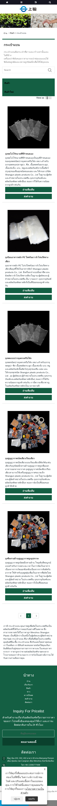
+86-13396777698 (32, 765)
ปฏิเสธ (17, 799)
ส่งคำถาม (28, 699)
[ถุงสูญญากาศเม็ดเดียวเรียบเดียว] (28, 432)
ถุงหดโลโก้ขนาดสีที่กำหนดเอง (19, 154)
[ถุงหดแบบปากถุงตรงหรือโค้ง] (28, 332)
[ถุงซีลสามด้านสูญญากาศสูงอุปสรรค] (28, 532)
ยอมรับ (31, 799)
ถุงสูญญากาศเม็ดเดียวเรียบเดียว (20, 458)
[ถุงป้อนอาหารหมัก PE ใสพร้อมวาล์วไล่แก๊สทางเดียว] (28, 231)
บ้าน (28, 681)
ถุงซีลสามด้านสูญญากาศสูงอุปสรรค (22, 558)
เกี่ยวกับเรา (28, 685)
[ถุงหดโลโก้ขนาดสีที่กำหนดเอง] (28, 128)
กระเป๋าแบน (21, 33)
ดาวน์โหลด (28, 695)
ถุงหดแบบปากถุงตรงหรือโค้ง (18, 358)
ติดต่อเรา (28, 702)
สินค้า (12, 33)
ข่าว (28, 692)
